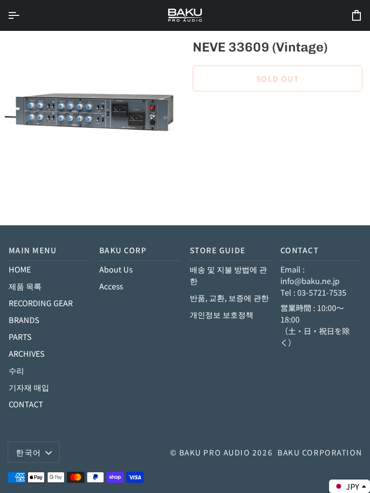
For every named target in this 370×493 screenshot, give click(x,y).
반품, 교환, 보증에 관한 (229, 297)
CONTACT (26, 404)
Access (111, 286)
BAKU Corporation (320, 452)
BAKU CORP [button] (123, 250)
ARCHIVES (27, 353)
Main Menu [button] (33, 250)
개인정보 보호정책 (221, 314)
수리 (16, 370)
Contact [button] (299, 250)
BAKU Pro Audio (215, 452)
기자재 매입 (29, 387)
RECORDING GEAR (41, 303)
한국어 (28, 452)
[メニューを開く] (22, 15)
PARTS (20, 336)
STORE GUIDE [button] (218, 250)
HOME (20, 269)
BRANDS (24, 319)
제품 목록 (25, 286)
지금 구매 (278, 111)
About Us (115, 269)
